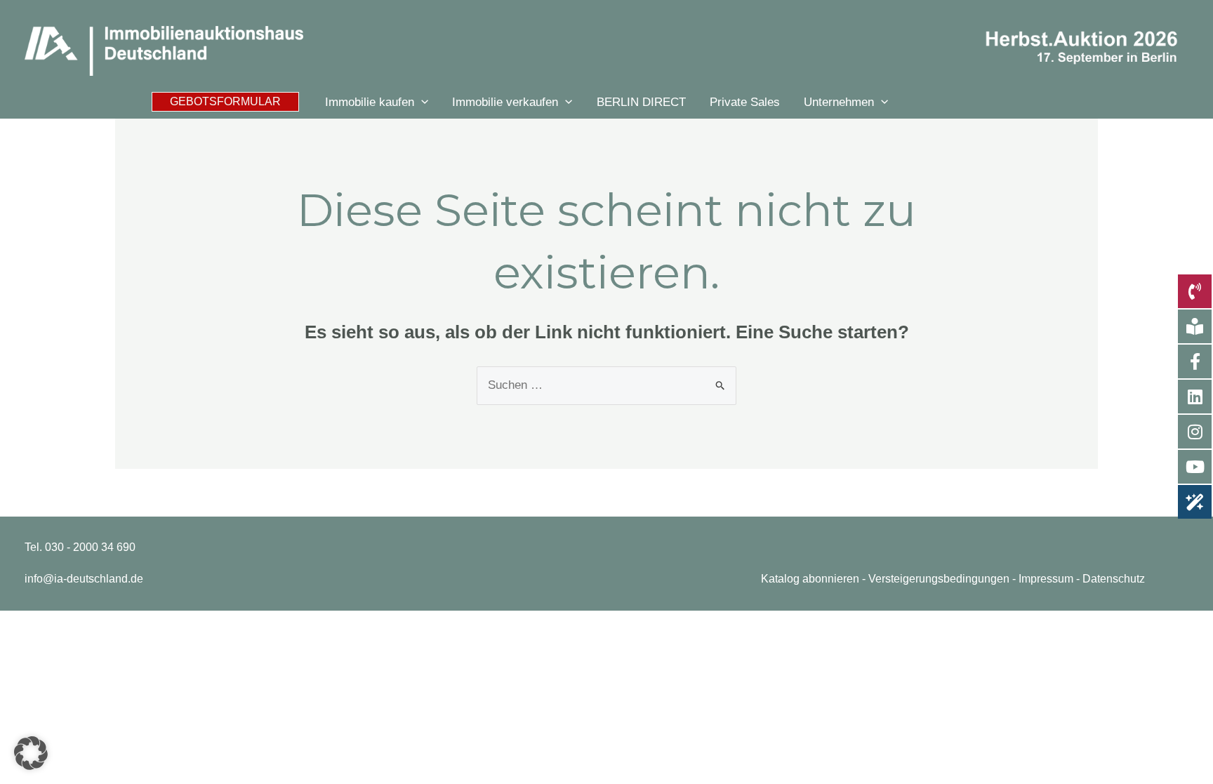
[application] (421, 102)
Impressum (1046, 579)
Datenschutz (1113, 579)
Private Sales (745, 101)
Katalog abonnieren (810, 579)
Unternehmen (839, 101)
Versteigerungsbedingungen (938, 579)
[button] (225, 102)
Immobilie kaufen (369, 101)
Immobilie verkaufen (505, 101)
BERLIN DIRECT (641, 101)
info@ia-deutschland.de (84, 579)
